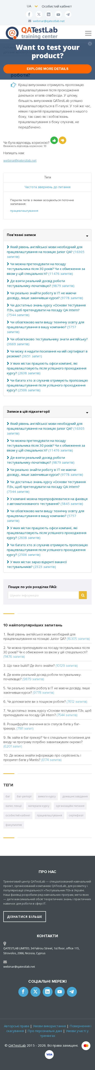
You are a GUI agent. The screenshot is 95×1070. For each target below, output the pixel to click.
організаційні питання (70, 806)
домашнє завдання (75, 796)
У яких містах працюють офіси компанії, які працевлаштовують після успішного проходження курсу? (46, 368)
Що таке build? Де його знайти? (31, 666)
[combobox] (32, 6)
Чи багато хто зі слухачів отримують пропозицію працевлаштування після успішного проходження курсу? (47, 385)
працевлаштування (24, 211)
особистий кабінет (18, 815)
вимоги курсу (47, 796)
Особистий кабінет (57, 6)
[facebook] (29, 14)
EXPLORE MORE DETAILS (47, 69)
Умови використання (49, 1026)
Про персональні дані (45, 1031)
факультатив (14, 825)
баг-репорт (24, 796)
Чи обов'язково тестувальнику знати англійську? (49, 339)
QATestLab (17, 1045)
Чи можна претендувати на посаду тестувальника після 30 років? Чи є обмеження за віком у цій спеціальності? (46, 269)
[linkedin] (48, 14)
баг (8, 796)
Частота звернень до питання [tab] (47, 187)
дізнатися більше (24, 916)
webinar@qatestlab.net (49, 21)
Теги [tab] (47, 177)
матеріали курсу (38, 806)
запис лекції (14, 806)
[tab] (47, 235)
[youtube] (58, 14)
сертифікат (76, 815)
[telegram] (68, 14)
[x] (39, 14)
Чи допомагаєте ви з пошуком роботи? (36, 702)
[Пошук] (83, 595)
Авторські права (16, 1026)
